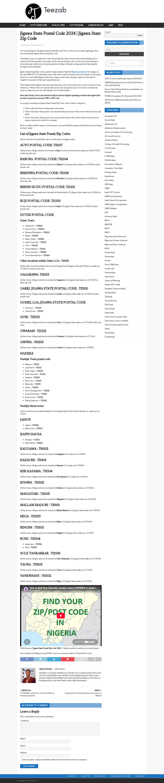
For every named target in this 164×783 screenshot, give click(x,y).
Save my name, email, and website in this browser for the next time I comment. (55, 759)
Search (107, 32)
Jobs (106, 212)
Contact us (72, 776)
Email (22, 746)
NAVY (107, 228)
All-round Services (112, 136)
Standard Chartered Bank (115, 288)
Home (22, 25)
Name (23, 738)
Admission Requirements (115, 128)
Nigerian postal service (80, 72)
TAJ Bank (108, 297)
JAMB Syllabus (111, 208)
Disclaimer (139, 776)
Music (107, 220)
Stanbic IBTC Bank (112, 284)
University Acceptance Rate (116, 317)
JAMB (111, 25)
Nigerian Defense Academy (116, 240)
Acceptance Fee (111, 116)
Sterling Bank (110, 292)
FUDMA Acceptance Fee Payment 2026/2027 (123, 96)
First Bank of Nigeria (113, 164)
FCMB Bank (110, 156)
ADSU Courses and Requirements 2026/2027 (123, 78)
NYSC (120, 25)
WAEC (107, 329)
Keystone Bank (111, 216)
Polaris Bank (110, 252)
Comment (24, 720)
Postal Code (109, 268)
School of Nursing (112, 280)
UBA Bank (109, 304)
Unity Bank (109, 313)
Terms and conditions (120, 776)
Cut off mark (76, 25)
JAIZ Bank (109, 184)
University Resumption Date (116, 325)
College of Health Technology (117, 144)
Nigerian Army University (115, 236)
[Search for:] (124, 63)
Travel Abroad (110, 300)
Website (23, 753)
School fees (58, 25)
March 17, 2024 (29, 45)
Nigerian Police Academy (115, 244)
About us (85, 776)
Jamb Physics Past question (116, 200)
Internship (109, 180)
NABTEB (108, 224)
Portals (107, 260)
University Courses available (116, 321)
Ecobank (108, 152)
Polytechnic (109, 256)
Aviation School (111, 140)
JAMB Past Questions (113, 196)
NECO (107, 232)
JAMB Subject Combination (116, 204)
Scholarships (110, 272)
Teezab (40, 45)
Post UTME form (38, 25)
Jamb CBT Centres (112, 192)
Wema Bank (109, 333)
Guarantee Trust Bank (114, 168)
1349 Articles (59, 669)
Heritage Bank (110, 172)
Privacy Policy (100, 776)
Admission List (96, 25)
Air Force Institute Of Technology (119, 132)
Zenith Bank (110, 337)
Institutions (109, 176)
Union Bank (110, 309)
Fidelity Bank (110, 160)
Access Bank (110, 120)
